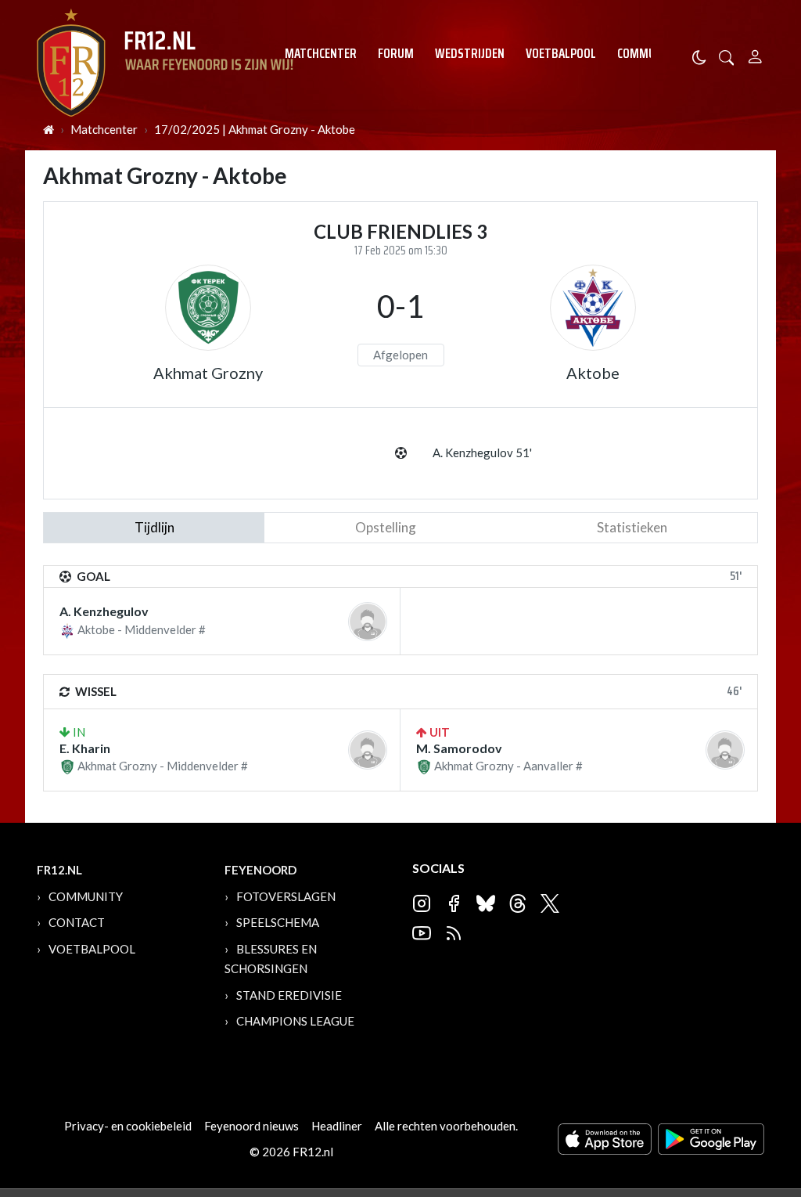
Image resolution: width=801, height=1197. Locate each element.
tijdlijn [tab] (154, 527)
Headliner (336, 1126)
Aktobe (593, 372)
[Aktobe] (593, 308)
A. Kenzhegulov (104, 611)
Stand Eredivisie (289, 995)
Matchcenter (321, 53)
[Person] (755, 54)
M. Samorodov (459, 748)
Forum (396, 53)
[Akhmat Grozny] (208, 308)
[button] (727, 56)
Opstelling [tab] (385, 527)
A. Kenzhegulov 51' (482, 452)
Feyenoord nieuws (251, 1126)
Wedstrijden (470, 53)
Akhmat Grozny (208, 372)
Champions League (295, 1021)
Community (648, 53)
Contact (76, 922)
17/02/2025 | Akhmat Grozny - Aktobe (254, 129)
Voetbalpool (561, 53)
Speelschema (277, 922)
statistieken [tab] (632, 527)
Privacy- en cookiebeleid (128, 1126)
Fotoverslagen (286, 896)
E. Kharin (84, 748)
